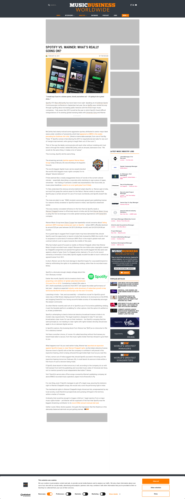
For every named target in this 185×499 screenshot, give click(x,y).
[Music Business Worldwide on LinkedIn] (134, 5)
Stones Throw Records (123, 221)
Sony (95, 113)
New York (113, 233)
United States (131, 177)
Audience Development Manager (121, 243)
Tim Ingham (104, 56)
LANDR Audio (133, 214)
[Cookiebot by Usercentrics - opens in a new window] (25, 495)
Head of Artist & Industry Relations (128, 211)
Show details (113, 494)
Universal (89, 113)
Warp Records (122, 233)
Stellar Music (123, 168)
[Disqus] (77, 447)
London (122, 160)
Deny (156, 494)
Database (94, 15)
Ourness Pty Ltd (124, 204)
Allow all (156, 481)
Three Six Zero (133, 186)
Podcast (106, 15)
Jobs (115, 15)
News (58, 15)
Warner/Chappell (52, 211)
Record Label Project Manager (127, 192)
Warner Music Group (100, 211)
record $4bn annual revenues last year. (85, 403)
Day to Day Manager (126, 184)
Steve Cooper (69, 223)
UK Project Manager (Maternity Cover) (123, 219)
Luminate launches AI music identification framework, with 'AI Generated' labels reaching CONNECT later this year (128, 312)
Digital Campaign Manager (128, 166)
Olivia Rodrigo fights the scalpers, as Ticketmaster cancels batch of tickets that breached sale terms (128, 298)
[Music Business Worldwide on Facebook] (131, 5)
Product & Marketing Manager (120, 237)
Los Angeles (123, 177)
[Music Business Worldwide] (92, 7)
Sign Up (126, 273)
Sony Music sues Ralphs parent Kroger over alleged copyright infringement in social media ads (128, 285)
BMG (121, 178)
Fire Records (129, 160)
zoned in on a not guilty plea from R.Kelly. (77, 185)
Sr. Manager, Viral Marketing (126, 174)
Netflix (90, 105)
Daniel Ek (102, 214)
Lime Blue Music (121, 227)
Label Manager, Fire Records (126, 157)
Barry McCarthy (60, 103)
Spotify (48, 103)
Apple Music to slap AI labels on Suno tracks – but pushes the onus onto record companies (128, 305)
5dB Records (120, 244)
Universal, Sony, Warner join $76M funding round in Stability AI (128, 291)
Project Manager (116, 231)
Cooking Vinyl (120, 239)
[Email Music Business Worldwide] (136, 5)
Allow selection (156, 487)
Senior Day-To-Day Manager (129, 202)
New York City (124, 214)
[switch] (68, 494)
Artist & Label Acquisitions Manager (122, 225)
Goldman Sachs (102, 103)
